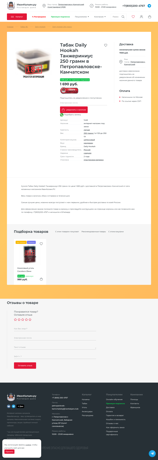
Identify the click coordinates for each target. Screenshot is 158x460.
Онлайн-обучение (114, 399)
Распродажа (87, 415)
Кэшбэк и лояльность (115, 419)
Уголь (84, 407)
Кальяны (86, 399)
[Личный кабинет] (141, 16)
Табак (84, 403)
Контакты (134, 403)
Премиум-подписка (115, 403)
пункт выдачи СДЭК (57, 7)
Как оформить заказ (115, 427)
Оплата (109, 411)
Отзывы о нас (112, 423)
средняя (87, 153)
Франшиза (135, 407)
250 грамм (89, 133)
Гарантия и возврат (115, 415)
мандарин (88, 143)
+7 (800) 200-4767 (60, 398)
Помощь (134, 399)
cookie (28, 445)
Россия (87, 150)
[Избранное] (133, 16)
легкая (87, 130)
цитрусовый (89, 140)
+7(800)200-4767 (40, 212)
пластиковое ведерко (94, 160)
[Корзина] (149, 16)
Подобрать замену (72, 114)
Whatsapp (65, 212)
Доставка (110, 407)
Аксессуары (87, 411)
